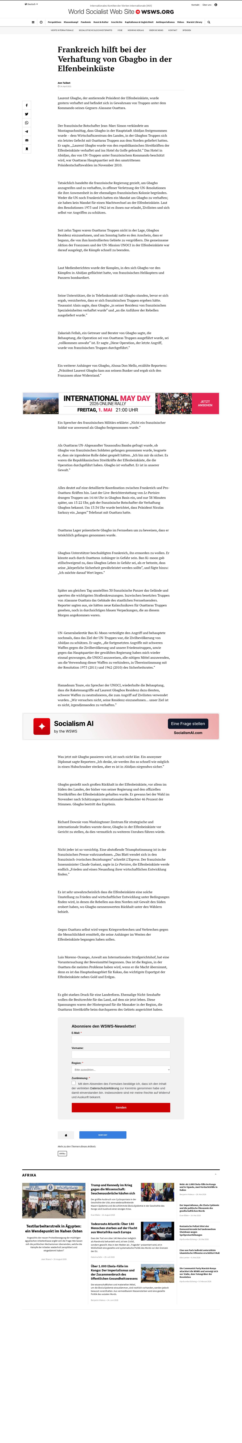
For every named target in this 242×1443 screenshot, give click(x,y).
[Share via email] (26, 140)
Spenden (187, 30)
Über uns (206, 4)
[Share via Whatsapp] (26, 122)
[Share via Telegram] (26, 131)
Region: (76, 1063)
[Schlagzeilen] (41, 23)
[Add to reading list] (26, 149)
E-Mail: (76, 1033)
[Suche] (209, 23)
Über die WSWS (156, 30)
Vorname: (78, 1048)
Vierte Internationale (62, 30)
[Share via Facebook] (26, 105)
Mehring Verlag (136, 30)
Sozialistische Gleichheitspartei (95, 30)
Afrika (62, 1153)
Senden (121, 1107)
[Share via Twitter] (26, 114)
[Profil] (216, 5)
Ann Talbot (64, 82)
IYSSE (120, 30)
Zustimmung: (80, 1078)
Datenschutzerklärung (104, 1088)
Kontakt (195, 4)
